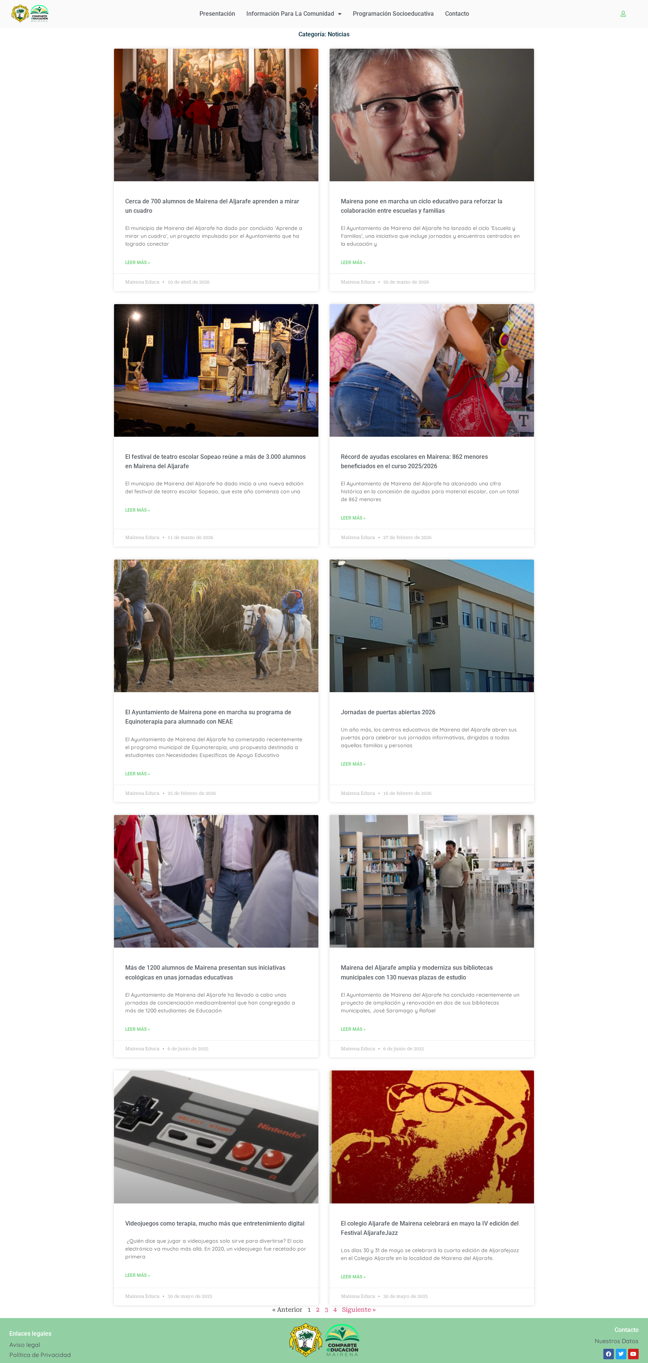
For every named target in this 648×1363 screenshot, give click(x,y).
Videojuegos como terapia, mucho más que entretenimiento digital (214, 1223)
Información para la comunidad (290, 13)
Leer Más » (137, 262)
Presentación (217, 13)
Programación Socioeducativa (393, 13)
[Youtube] (633, 1354)
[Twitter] (621, 1354)
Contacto (457, 13)
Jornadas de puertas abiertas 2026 (388, 712)
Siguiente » (359, 1309)
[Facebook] (608, 1354)
